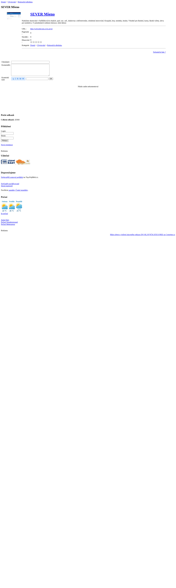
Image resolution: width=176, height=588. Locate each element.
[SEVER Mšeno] (14, 22)
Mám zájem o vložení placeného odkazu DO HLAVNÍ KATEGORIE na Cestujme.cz (142, 235)
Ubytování (12, 2)
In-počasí (4, 214)
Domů (3, 2)
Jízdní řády (5, 220)
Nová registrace (7, 145)
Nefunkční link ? (159, 52)
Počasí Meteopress (8, 224)
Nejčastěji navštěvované (10, 184)
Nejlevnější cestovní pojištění (12, 177)
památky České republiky (18, 190)
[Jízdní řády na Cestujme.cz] (8, 164)
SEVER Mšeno (42, 14)
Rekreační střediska (25, 2)
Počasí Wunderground (9, 222)
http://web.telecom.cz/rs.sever (41, 29)
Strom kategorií (7, 186)
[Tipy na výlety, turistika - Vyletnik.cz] (23, 164)
